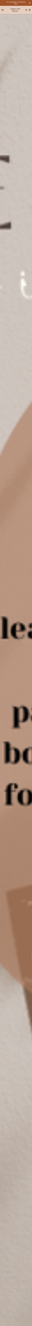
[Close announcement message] (29, 3)
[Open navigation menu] (2, 9)
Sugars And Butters (15, 10)
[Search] (26, 9)
